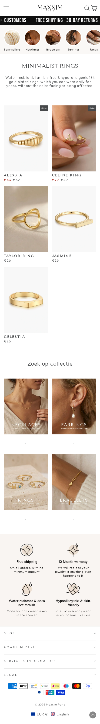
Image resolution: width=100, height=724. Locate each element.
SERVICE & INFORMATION (30, 661)
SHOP (9, 633)
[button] (50, 714)
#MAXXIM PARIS (20, 647)
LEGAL (11, 675)
